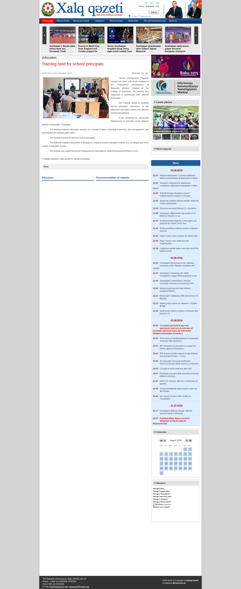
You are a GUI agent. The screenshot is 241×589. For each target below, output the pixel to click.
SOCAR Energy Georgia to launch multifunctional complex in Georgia (175, 194)
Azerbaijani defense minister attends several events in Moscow (176, 412)
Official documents (81, 21)
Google (134, 16)
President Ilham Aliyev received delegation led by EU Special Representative (171, 421)
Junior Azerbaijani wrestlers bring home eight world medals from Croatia (119, 50)
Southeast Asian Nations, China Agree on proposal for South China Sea (178, 222)
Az (146, 3)
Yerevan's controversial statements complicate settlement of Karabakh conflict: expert (175, 185)
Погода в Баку (159, 488)
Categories (99, 21)
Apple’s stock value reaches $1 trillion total (179, 236)
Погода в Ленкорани (161, 494)
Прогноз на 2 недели (161, 507)
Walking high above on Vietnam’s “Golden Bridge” (178, 304)
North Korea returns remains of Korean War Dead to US (179, 312)
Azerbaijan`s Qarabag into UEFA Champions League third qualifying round (178, 274)
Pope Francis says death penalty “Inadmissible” (174, 242)
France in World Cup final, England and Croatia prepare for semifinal (88, 50)
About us (173, 21)
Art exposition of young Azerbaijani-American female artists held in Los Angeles (179, 362)
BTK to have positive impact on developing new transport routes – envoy (179, 354)
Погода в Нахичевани (162, 502)
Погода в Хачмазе (160, 499)
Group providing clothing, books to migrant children (178, 229)
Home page (48, 21)
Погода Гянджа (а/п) (161, 491)
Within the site (146, 16)
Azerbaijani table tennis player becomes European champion (177, 49)
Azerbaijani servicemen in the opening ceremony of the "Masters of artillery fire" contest (174, 265)
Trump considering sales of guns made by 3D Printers (178, 390)
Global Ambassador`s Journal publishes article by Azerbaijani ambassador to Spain (179, 176)
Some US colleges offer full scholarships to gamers (179, 382)
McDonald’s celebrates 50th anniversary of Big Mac (179, 297)
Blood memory (116, 21)
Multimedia (133, 21)
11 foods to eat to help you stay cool (175, 368)
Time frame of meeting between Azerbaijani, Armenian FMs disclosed (179, 339)
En (152, 3)
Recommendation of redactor (113, 177)
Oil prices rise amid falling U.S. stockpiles (178, 208)
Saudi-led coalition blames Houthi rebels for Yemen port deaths (179, 202)
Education (49, 57)
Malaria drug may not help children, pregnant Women (175, 289)
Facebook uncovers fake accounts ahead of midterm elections (179, 374)
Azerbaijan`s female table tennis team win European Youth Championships (62, 50)
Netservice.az (179, 583)
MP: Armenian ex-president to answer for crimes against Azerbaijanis (178, 347)
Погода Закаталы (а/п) (162, 496)
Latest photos (164, 102)
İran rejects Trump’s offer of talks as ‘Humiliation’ (175, 397)
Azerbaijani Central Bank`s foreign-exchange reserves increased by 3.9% (177, 282)
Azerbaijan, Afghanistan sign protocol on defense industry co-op (178, 214)
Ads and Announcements (154, 21)
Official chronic (63, 21)
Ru (157, 3)
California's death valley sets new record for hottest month (179, 249)
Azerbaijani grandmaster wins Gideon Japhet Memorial (148, 49)
